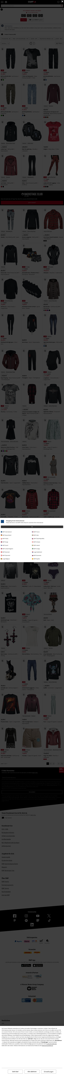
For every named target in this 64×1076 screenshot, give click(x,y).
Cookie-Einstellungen (51, 1044)
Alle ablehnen (32, 1071)
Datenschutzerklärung (47, 1045)
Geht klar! (15, 1071)
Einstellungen (48, 1072)
